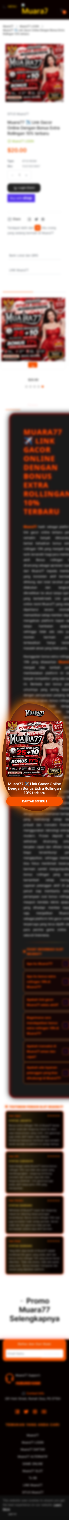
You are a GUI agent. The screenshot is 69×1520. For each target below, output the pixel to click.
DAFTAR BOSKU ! (34, 803)
